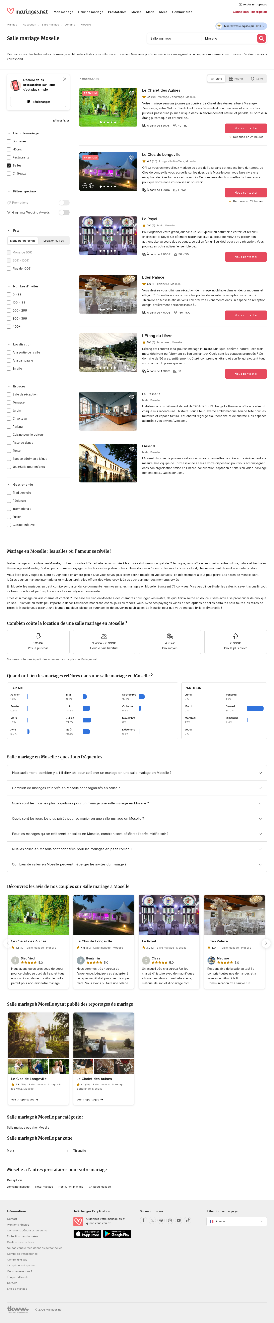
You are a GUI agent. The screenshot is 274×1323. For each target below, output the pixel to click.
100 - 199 (19, 302)
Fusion (17, 517)
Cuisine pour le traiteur (28, 435)
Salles (17, 165)
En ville (17, 369)
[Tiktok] (187, 1220)
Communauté (182, 12)
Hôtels (17, 149)
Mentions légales (18, 1224)
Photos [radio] (239, 78)
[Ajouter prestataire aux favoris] (132, 93)
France (220, 1221)
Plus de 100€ (22, 269)
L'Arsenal (148, 446)
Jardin (17, 411)
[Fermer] (65, 79)
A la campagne (23, 361)
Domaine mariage (18, 1186)
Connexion (241, 12)
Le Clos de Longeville (161, 154)
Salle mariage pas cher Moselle (28, 1128)
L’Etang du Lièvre (157, 335)
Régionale (19, 501)
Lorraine (70, 24)
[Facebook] (143, 1220)
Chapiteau (20, 419)
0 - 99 (17, 294)
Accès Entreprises (254, 4)
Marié (150, 12)
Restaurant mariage (71, 1186)
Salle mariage (51, 24)
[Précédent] (7, 943)
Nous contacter (246, 128)
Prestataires (117, 12)
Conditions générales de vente (27, 1230)
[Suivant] (266, 943)
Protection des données (22, 1236)
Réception (30, 24)
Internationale (22, 509)
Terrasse (19, 402)
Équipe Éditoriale (17, 1277)
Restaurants (21, 157)
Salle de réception (25, 394)
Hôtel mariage (44, 1186)
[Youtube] (178, 1220)
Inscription (259, 12)
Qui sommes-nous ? (19, 1271)
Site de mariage (17, 1288)
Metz (10, 1151)
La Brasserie (151, 394)
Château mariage (100, 1186)
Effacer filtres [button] (61, 120)
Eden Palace (153, 277)
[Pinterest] (161, 1220)
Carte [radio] (259, 78)
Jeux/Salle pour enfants (29, 467)
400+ (16, 327)
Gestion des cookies (20, 1242)
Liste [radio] (219, 78)
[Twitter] (152, 1220)
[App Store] (87, 1237)
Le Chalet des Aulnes (161, 90)
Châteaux (19, 174)
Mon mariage (63, 12)
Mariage (12, 24)
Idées (163, 12)
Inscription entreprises (21, 1265)
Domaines (19, 141)
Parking (18, 427)
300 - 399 (20, 319)
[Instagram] (170, 1220)
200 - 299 (20, 311)
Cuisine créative (24, 525)
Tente (17, 451)
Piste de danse (23, 443)
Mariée (136, 12)
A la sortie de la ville (26, 352)
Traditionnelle (22, 493)
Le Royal (149, 219)
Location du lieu (54, 240)
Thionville (79, 1151)
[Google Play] (117, 1237)
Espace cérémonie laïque (30, 459)
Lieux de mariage (90, 12)
